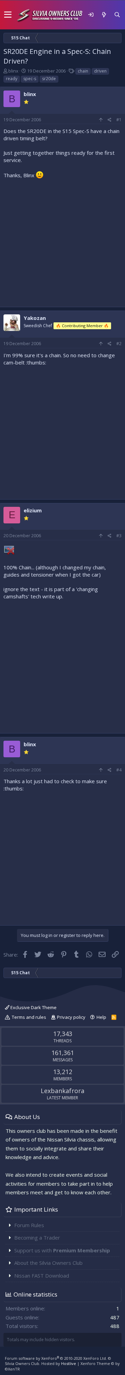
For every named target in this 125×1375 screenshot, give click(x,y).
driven (100, 71)
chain (83, 71)
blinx (13, 71)
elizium (33, 510)
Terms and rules (29, 1017)
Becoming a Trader (37, 1237)
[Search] (117, 14)
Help (101, 1017)
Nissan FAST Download (41, 1275)
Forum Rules (29, 1225)
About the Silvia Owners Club (48, 1262)
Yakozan (35, 317)
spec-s (29, 79)
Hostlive (68, 1363)
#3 (119, 536)
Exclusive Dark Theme (33, 1007)
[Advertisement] (62, 241)
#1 (119, 120)
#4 (119, 770)
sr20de (49, 79)
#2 (119, 344)
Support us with (62, 1250)
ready (11, 79)
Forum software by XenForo (56, 1358)
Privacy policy (71, 1017)
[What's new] (103, 14)
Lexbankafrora (62, 1091)
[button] (7, 14)
